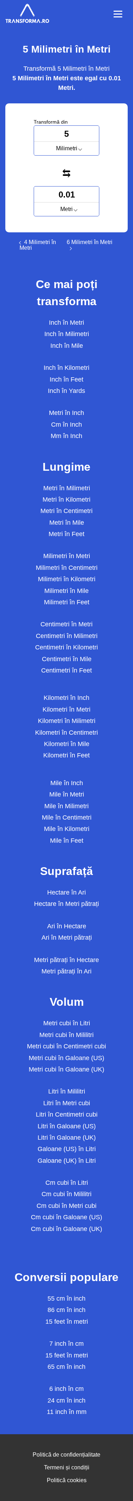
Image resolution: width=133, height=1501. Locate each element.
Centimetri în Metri (66, 624)
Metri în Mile (66, 522)
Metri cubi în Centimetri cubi (66, 1046)
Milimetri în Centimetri (67, 567)
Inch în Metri (66, 322)
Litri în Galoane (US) (67, 1126)
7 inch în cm (66, 1343)
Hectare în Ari (66, 892)
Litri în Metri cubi (66, 1103)
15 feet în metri (66, 1321)
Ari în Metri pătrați (66, 937)
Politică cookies (67, 1480)
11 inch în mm (67, 1411)
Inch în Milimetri (66, 334)
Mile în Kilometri (66, 828)
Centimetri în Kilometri (66, 647)
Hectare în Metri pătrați (66, 903)
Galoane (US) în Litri (67, 1148)
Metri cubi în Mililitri (66, 1034)
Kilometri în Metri (66, 709)
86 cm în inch (66, 1309)
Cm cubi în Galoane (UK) (66, 1228)
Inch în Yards (66, 390)
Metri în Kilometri (66, 499)
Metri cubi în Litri (66, 1023)
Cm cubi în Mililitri (66, 1194)
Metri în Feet (66, 534)
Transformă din (51, 121)
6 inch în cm (66, 1388)
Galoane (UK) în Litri (67, 1160)
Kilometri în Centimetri (66, 732)
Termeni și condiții (66, 1467)
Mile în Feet (66, 840)
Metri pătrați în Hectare (66, 959)
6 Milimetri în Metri (89, 242)
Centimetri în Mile (67, 659)
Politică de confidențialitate (66, 1455)
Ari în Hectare (66, 926)
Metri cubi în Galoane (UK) (66, 1069)
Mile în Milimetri (66, 806)
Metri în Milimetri (66, 488)
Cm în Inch (66, 424)
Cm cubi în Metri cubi (66, 1205)
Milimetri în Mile (66, 590)
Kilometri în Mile (66, 743)
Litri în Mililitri (66, 1091)
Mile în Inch (66, 783)
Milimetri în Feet (66, 602)
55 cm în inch (66, 1298)
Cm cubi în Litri (66, 1182)
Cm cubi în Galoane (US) (66, 1217)
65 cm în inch (66, 1366)
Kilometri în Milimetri (66, 720)
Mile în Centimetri (67, 817)
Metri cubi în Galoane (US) (66, 1058)
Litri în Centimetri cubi (67, 1114)
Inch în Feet (66, 379)
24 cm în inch (66, 1400)
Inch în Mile (66, 345)
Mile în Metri (66, 794)
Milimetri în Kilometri (66, 579)
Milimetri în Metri (66, 556)
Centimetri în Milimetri (67, 635)
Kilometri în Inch (66, 697)
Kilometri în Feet (66, 755)
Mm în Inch (66, 435)
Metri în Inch (66, 412)
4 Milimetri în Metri (38, 245)
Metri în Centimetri (66, 510)
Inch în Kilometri (66, 367)
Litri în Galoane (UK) (67, 1137)
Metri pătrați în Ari (66, 971)
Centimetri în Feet (66, 670)
